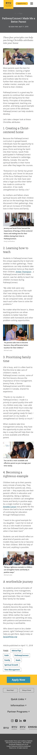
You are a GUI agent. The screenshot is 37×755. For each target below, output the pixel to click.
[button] (22, 3)
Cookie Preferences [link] (12, 746)
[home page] (8, 4)
